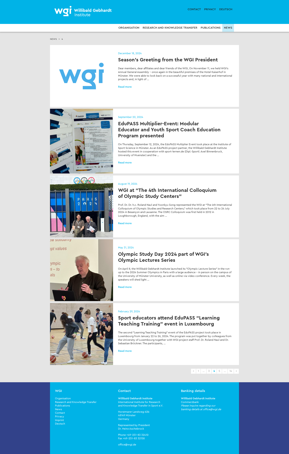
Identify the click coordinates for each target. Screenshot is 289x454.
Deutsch (225, 9)
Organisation (128, 27)
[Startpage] (83, 11)
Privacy (210, 9)
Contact (194, 9)
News (228, 27)
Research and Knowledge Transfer (170, 27)
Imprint (59, 420)
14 (230, 371)
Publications (211, 27)
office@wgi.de (127, 444)
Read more (125, 86)
